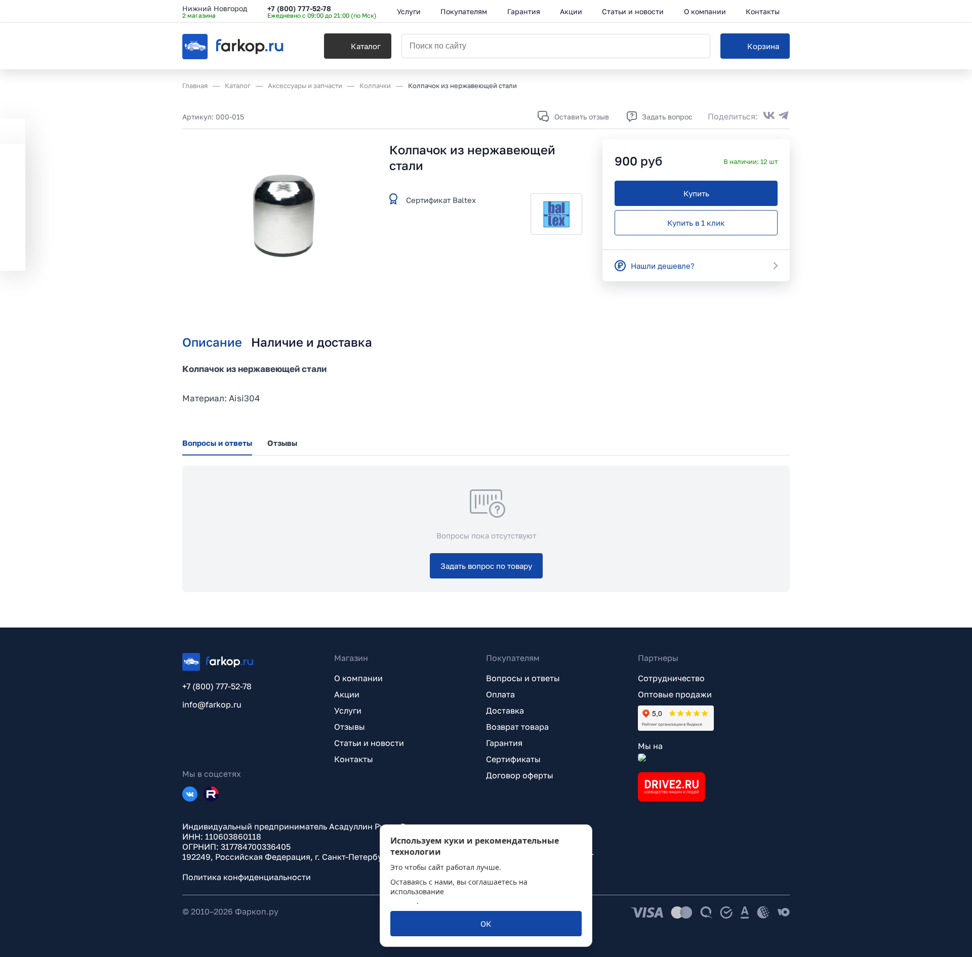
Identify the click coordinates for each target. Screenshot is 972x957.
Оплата (500, 694)
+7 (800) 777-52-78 (299, 8)
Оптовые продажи (675, 694)
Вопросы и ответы (523, 678)
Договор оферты (519, 775)
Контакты (353, 759)
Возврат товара (517, 727)
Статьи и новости (369, 743)
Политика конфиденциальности (246, 877)
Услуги (347, 710)
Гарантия (504, 743)
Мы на (650, 746)
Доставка (505, 710)
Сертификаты (513, 759)
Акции (346, 694)
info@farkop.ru (211, 704)
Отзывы (349, 727)
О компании (358, 678)
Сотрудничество (671, 678)
